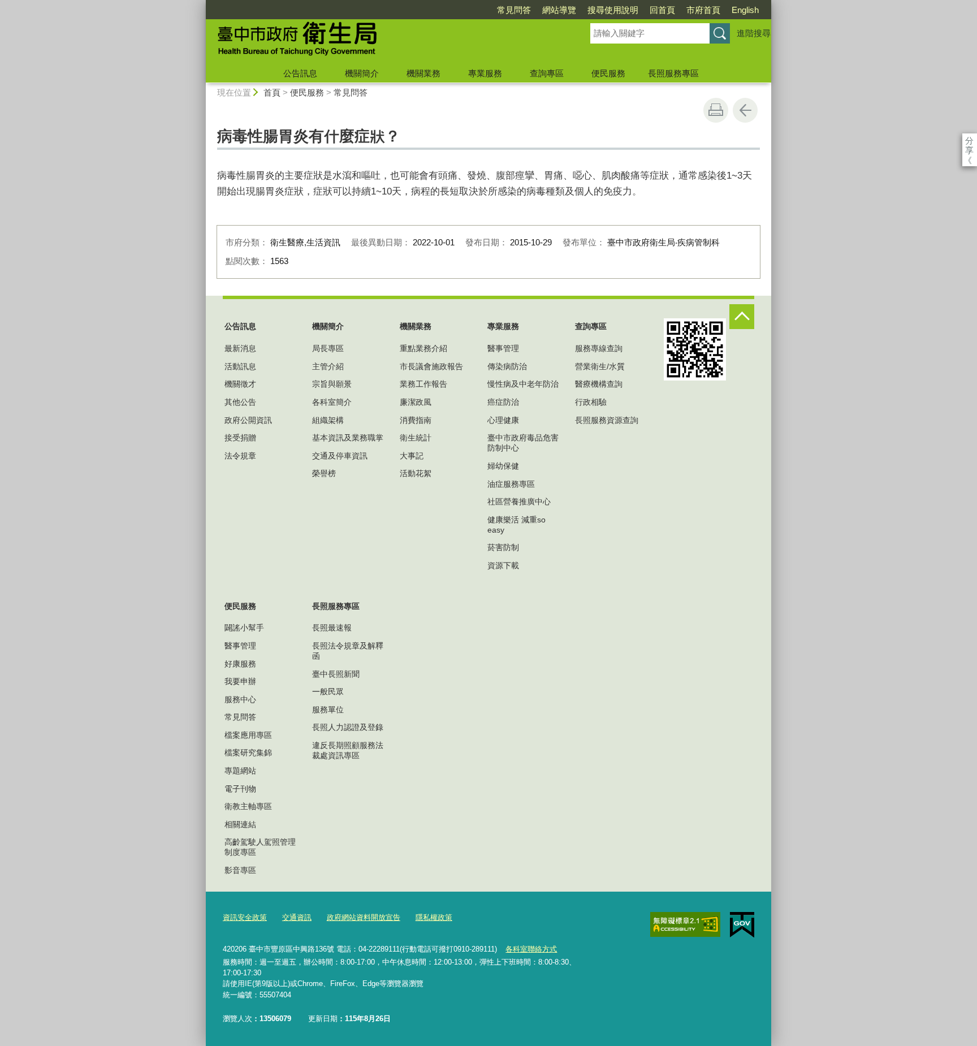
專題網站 (240, 770)
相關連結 (240, 824)
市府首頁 (703, 10)
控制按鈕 (741, 316)
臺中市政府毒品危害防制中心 (523, 442)
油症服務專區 (511, 484)
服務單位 (328, 709)
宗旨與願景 (332, 383)
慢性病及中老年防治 (523, 383)
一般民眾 (328, 691)
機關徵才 (240, 383)
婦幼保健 (503, 465)
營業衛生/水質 (600, 366)
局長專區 (328, 348)
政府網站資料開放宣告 (363, 917)
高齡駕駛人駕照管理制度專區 (260, 847)
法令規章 (240, 455)
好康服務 (240, 663)
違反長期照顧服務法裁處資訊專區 (347, 750)
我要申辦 (240, 681)
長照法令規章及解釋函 (347, 650)
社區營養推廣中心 (519, 501)
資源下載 (503, 565)
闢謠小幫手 (244, 627)
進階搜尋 (754, 33)
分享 (969, 140)
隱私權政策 (434, 917)
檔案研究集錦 (248, 752)
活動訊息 (240, 366)
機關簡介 (362, 73)
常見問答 (514, 10)
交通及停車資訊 (340, 455)
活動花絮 (415, 473)
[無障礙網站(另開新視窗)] (685, 924)
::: (200, 5)
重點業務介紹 (423, 348)
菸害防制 (503, 547)
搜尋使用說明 (612, 10)
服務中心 (240, 699)
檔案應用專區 (248, 735)
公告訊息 (300, 73)
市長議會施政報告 (431, 366)
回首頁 (662, 10)
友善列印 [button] (715, 110)
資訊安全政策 (245, 917)
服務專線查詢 (598, 348)
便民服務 (608, 73)
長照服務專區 (673, 73)
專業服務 (485, 73)
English (745, 10)
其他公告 (240, 402)
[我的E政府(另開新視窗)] (742, 925)
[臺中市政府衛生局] (384, 41)
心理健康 (503, 420)
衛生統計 (415, 437)
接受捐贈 (240, 437)
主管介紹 (328, 366)
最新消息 (240, 348)
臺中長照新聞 (336, 673)
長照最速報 (332, 627)
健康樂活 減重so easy (516, 524)
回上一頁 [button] (745, 110)
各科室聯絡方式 (531, 949)
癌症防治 (503, 402)
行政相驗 (591, 402)
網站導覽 (559, 10)
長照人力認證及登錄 (347, 727)
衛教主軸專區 (248, 806)
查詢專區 (547, 73)
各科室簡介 (332, 402)
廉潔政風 (415, 402)
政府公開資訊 (248, 420)
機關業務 (423, 73)
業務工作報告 (423, 383)
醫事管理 (503, 348)
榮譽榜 (324, 473)
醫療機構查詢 (598, 383)
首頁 (271, 92)
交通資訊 (297, 917)
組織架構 (328, 420)
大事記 (411, 455)
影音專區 (240, 870)
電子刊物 (240, 788)
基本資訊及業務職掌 (347, 437)
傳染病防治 (507, 366)
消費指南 (415, 420)
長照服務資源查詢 (606, 420)
